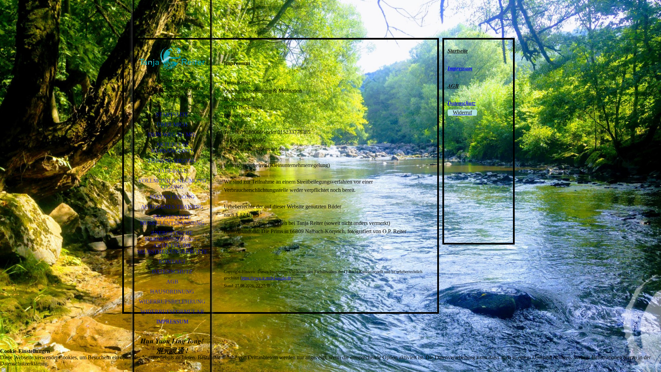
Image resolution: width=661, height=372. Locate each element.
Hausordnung (172, 291)
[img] (172, 48)
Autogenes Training (172, 207)
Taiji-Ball (172, 171)
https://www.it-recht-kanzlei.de (266, 278)
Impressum (172, 321)
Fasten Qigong (172, 197)
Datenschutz (172, 272)
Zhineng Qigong (172, 161)
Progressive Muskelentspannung (172, 220)
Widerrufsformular (172, 311)
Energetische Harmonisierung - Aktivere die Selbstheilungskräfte (172, 242)
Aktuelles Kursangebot (172, 148)
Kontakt (172, 262)
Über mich (172, 124)
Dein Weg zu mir (172, 134)
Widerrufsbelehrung (172, 301)
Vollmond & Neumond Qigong (172, 184)
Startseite (172, 114)
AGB (172, 282)
